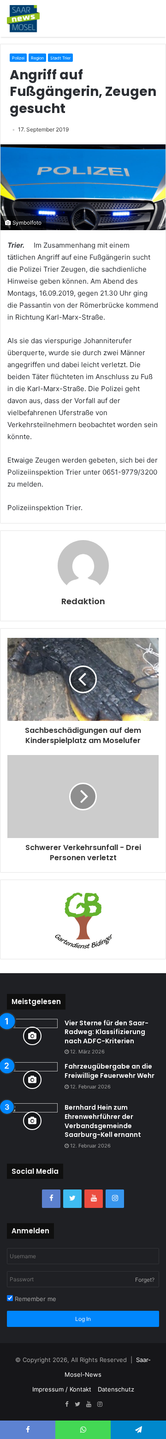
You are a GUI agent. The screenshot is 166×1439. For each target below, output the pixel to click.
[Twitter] (72, 1198)
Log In (83, 1318)
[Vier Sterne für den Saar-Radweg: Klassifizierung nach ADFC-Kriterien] (32, 1036)
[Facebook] (51, 1198)
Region (37, 57)
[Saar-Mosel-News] (23, 18)
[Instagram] (115, 1198)
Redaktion (83, 601)
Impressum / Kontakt (61, 1389)
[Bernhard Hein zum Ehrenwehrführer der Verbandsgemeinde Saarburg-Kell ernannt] (32, 1120)
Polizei (18, 57)
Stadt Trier (60, 57)
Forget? (144, 1279)
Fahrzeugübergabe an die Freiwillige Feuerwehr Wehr (109, 1071)
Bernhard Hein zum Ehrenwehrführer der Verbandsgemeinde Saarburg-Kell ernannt (103, 1121)
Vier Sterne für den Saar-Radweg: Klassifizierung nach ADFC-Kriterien (106, 1032)
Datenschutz (116, 1389)
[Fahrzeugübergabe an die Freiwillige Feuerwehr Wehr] (32, 1079)
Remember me (34, 1298)
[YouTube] (93, 1198)
